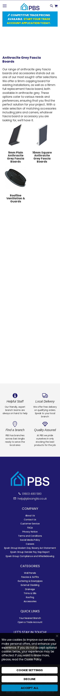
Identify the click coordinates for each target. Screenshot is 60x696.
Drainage (30, 589)
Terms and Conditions (30, 535)
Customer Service (30, 523)
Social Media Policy (30, 540)
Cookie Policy (33, 659)
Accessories (30, 601)
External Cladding (30, 585)
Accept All (29, 688)
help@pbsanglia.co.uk (32, 499)
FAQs (30, 527)
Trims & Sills (30, 593)
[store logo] (30, 6)
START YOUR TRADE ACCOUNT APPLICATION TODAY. (29, 21)
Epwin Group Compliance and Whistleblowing (30, 556)
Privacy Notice (30, 531)
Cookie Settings (29, 670)
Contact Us (30, 519)
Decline (30, 679)
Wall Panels (30, 573)
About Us (30, 515)
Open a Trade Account (30, 622)
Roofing (30, 597)
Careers (30, 544)
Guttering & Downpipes (30, 581)
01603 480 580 (31, 494)
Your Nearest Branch (30, 618)
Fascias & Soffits (30, 577)
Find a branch (15, 430)
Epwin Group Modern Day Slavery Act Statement (30, 548)
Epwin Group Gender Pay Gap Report (29, 552)
